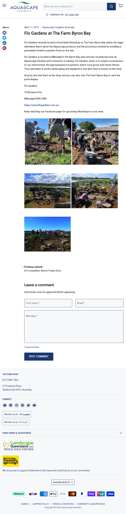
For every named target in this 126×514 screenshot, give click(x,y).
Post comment (39, 356)
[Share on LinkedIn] (4, 43)
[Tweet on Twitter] (4, 38)
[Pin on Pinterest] (4, 48)
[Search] (111, 6)
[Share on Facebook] (4, 33)
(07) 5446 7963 (72, 14)
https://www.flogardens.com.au (41, 105)
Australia (61, 482)
